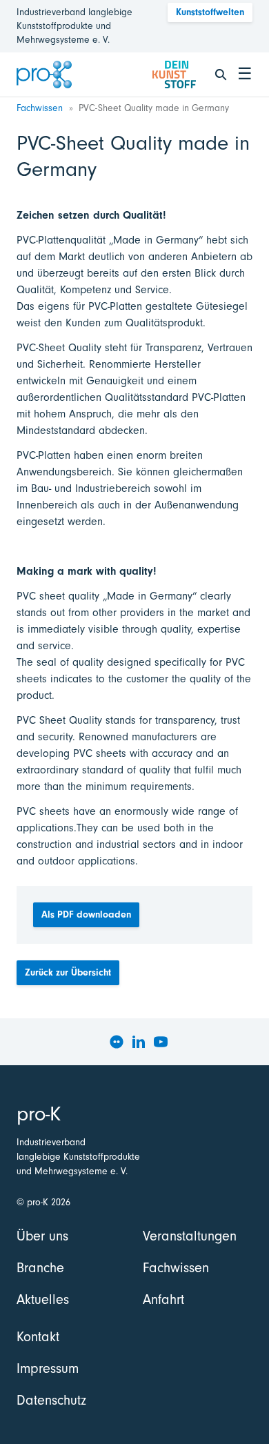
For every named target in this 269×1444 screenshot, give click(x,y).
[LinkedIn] (139, 1042)
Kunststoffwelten (210, 12)
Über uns (42, 1236)
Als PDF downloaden (86, 914)
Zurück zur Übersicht (68, 972)
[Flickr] (116, 1042)
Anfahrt (163, 1299)
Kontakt (38, 1337)
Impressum (48, 1368)
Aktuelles (43, 1299)
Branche (40, 1268)
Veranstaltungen (190, 1236)
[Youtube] (161, 1042)
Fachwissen (40, 108)
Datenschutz (51, 1400)
